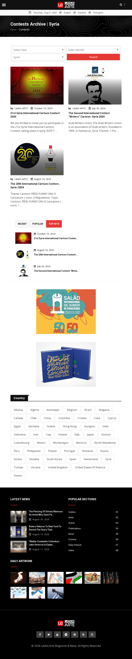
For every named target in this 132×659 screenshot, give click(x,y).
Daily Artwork (93, 545)
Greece (51, 426)
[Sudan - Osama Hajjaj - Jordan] (111, 578)
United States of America (90, 467)
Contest (93, 539)
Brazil (88, 410)
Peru (17, 451)
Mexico (41, 442)
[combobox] (38, 50)
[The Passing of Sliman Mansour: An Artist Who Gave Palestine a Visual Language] (18, 516)
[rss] (83, 634)
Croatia (81, 418)
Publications (93, 528)
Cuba (97, 418)
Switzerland (91, 459)
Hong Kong (70, 426)
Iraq (48, 434)
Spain (72, 459)
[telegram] (66, 634)
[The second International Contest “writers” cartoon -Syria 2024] (23, 270)
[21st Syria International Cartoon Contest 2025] (23, 238)
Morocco (81, 442)
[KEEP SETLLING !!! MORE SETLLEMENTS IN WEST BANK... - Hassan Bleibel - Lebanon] (74, 578)
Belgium (72, 410)
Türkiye (18, 467)
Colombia (64, 418)
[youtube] (57, 634)
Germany (33, 426)
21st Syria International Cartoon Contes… (56, 238)
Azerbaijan (53, 410)
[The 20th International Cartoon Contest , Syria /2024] (23, 254)
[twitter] (48, 634)
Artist (93, 517)
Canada (18, 418)
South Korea (54, 459)
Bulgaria (104, 410)
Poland (52, 451)
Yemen (18, 475)
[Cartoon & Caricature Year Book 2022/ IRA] (66, 364)
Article (93, 523)
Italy (77, 434)
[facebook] (40, 634)
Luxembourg (21, 442)
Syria (108, 459)
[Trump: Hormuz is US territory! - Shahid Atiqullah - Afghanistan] (37, 593)
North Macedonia (105, 442)
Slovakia (34, 459)
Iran (35, 434)
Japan (90, 434)
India (105, 426)
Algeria (34, 410)
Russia (104, 451)
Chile (33, 418)
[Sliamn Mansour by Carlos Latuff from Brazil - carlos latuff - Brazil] (55, 578)
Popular (37, 224)
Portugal (69, 451)
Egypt (17, 426)
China (47, 418)
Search (93, 57)
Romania (87, 451)
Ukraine (35, 467)
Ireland (62, 434)
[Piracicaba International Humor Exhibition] (66, 311)
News (93, 534)
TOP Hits (54, 224)
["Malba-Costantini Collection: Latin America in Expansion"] (18, 546)
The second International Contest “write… (56, 271)
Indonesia (20, 434)
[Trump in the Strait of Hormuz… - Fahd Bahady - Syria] (18, 578)
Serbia (18, 459)
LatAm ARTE (21, 108)
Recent (22, 224)
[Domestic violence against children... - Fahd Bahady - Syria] (55, 593)
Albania (18, 410)
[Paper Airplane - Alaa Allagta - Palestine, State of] (18, 593)
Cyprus (112, 418)
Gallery (93, 512)
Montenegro (61, 442)
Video (93, 550)
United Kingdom (57, 467)
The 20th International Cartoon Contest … (56, 254)
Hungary (89, 426)
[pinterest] (74, 634)
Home (13, 29)
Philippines (34, 451)
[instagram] (92, 634)
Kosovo (106, 434)
